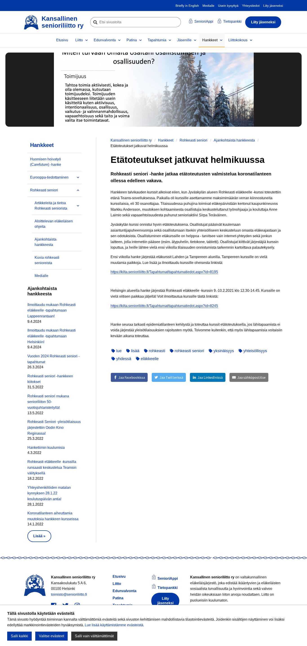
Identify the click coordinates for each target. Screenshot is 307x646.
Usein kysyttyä (228, 5)
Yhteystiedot (251, 5)
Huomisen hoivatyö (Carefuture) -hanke (45, 161)
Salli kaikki (19, 636)
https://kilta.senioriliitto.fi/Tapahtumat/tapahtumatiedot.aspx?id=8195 (164, 272)
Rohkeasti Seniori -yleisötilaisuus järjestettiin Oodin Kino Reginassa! (54, 427)
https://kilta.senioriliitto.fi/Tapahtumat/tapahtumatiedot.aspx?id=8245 (164, 306)
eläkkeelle (149, 358)
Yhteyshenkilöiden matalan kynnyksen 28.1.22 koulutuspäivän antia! (49, 493)
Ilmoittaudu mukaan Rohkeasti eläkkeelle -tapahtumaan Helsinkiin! (51, 336)
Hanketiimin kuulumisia (46, 447)
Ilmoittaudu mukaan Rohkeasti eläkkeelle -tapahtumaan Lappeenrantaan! (51, 310)
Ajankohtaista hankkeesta (234, 140)
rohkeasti (156, 351)
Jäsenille (184, 40)
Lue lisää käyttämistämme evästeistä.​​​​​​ (114, 625)
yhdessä (123, 358)
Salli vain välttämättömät (94, 636)
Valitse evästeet (51, 636)
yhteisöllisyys (254, 351)
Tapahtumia (157, 40)
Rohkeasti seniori (193, 140)
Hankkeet (210, 40)
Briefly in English (187, 5)
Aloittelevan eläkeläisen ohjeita (54, 223)
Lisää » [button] (39, 536)
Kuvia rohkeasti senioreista (47, 260)
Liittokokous (237, 40)
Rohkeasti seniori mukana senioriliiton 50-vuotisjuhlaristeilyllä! (48, 401)
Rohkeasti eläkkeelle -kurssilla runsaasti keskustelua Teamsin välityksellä (51, 467)
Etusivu (62, 40)
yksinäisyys (223, 351)
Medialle (208, 5)
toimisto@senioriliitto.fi (69, 594)
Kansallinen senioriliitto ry (131, 140)
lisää (134, 351)
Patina (132, 40)
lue (118, 351)
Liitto (79, 40)
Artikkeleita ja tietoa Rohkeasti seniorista (51, 205)
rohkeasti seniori (189, 351)
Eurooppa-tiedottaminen (49, 177)
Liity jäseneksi (273, 5)
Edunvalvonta (105, 40)
